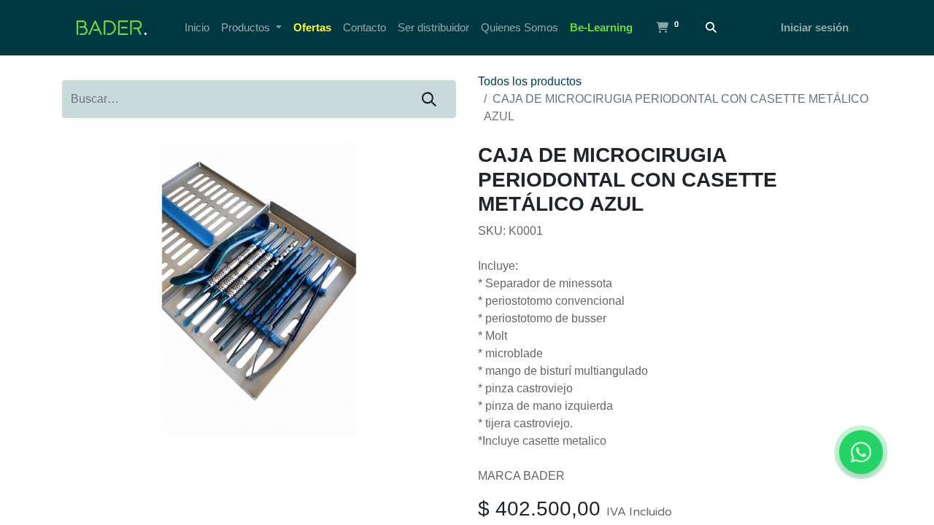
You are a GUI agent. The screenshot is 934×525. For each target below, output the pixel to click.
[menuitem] (197, 28)
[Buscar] (711, 28)
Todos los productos (530, 81)
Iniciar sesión (815, 27)
